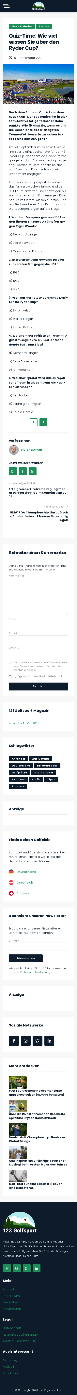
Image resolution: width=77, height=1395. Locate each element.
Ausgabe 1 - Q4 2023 (24, 723)
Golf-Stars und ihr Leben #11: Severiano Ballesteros (36, 1186)
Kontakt (8, 1289)
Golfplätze (19, 772)
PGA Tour (18, 779)
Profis (36, 779)
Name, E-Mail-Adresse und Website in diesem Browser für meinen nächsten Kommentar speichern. (40, 666)
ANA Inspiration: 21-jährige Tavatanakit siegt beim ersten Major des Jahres (38, 1163)
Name (13, 619)
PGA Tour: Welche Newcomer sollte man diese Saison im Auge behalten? (36, 1093)
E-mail (13, 633)
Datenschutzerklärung (35, 972)
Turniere (18, 786)
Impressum (11, 1296)
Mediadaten (12, 1309)
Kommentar (16, 575)
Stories (44, 26)
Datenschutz (12, 1328)
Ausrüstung (40, 758)
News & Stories (22, 26)
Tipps (51, 779)
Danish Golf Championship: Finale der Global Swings (37, 1139)
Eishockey (10, 1360)
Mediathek (10, 1302)
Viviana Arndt (31, 450)
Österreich (25, 882)
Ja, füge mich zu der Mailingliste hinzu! (36, 676)
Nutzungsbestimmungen (21, 1335)
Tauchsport (11, 1373)
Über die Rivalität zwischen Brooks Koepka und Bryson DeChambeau (38, 1116)
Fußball (8, 1367)
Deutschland (21, 765)
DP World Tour (47, 765)
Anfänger (18, 758)
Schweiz (23, 893)
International (43, 772)
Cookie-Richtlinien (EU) (19, 1341)
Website (14, 647)
